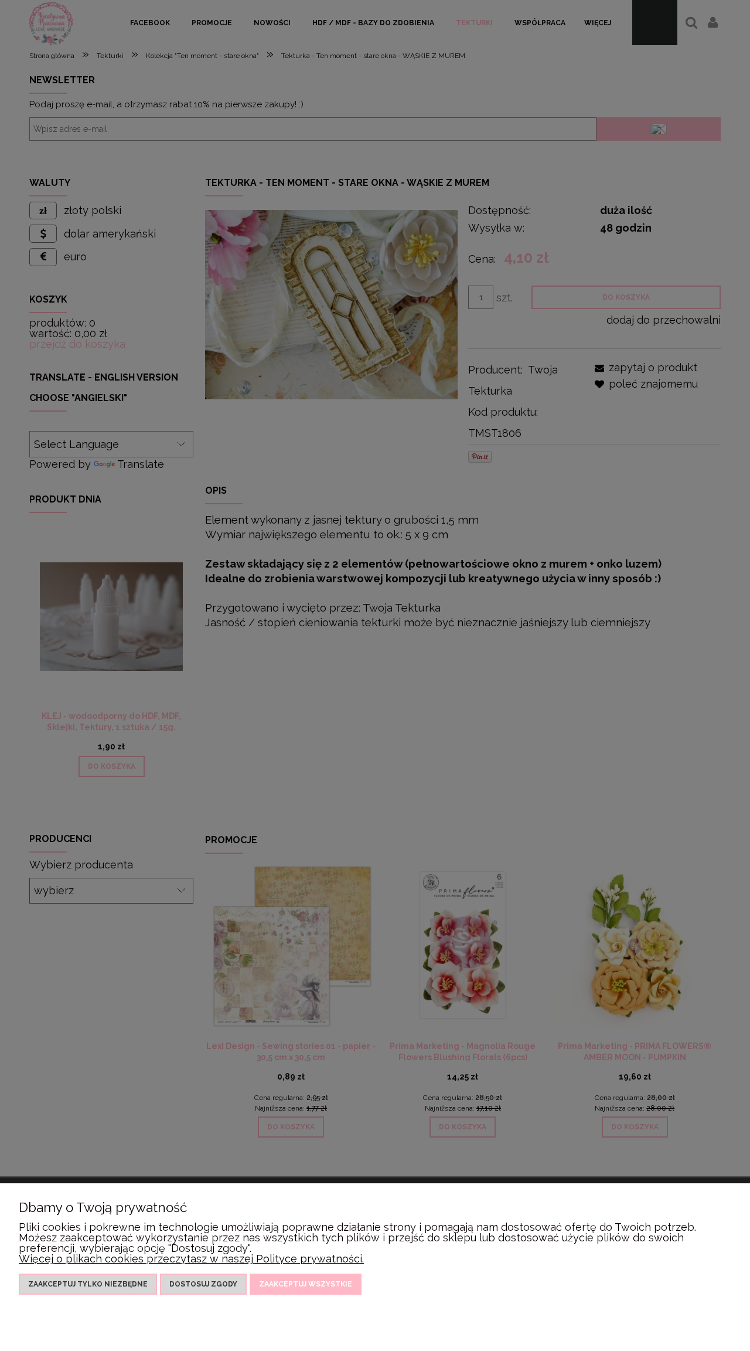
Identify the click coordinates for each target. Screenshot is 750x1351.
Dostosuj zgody (203, 1284)
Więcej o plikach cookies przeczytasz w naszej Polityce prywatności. (191, 1258)
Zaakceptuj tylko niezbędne (88, 1284)
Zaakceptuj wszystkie (305, 1284)
